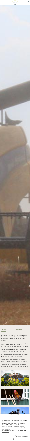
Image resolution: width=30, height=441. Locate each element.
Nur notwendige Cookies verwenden (22, 436)
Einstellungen (16, 439)
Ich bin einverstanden (24, 439)
